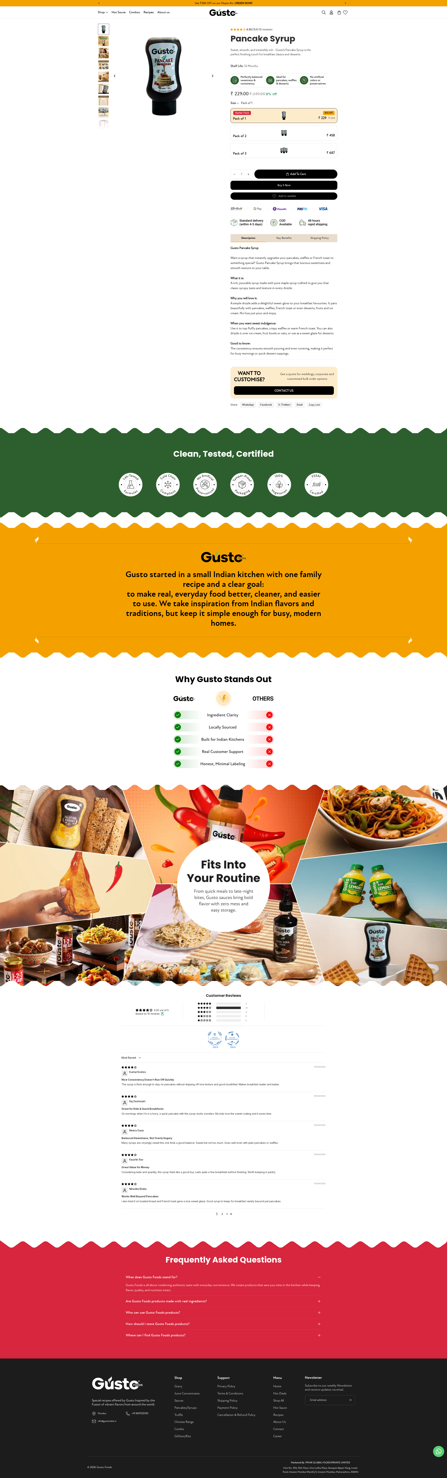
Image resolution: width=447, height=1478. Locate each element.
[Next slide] (214, 76)
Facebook (266, 404)
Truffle (178, 1415)
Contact (278, 1429)
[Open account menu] (331, 12)
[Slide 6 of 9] (103, 88)
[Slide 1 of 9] (103, 29)
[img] (129, 1067)
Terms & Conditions (230, 1393)
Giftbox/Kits (182, 1436)
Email (300, 404)
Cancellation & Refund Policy (236, 1415)
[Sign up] (350, 1400)
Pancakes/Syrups (185, 1408)
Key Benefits (284, 238)
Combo (179, 1429)
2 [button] (222, 1213)
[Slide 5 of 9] (103, 77)
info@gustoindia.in (107, 1421)
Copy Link (314, 404)
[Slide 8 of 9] (103, 112)
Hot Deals (279, 1393)
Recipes (278, 1415)
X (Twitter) (284, 404)
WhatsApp (248, 404)
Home (277, 1386)
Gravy (178, 1386)
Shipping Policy (319, 238)
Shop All (278, 1401)
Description (248, 238)
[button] (345, 12)
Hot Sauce (280, 1408)
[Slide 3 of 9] (103, 53)
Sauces (178, 1401)
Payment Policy (227, 1408)
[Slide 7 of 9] (103, 100)
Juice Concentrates (187, 1393)
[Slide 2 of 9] (103, 41)
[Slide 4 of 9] (103, 65)
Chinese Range (184, 1422)
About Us (279, 1422)
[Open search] (324, 12)
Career (277, 1436)
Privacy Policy (226, 1386)
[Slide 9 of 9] (103, 124)
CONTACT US (284, 391)
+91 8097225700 (140, 1413)
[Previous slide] (113, 76)
